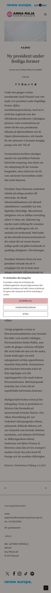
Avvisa (25, 314)
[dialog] (25, 296)
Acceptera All (25, 301)
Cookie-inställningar (25, 307)
